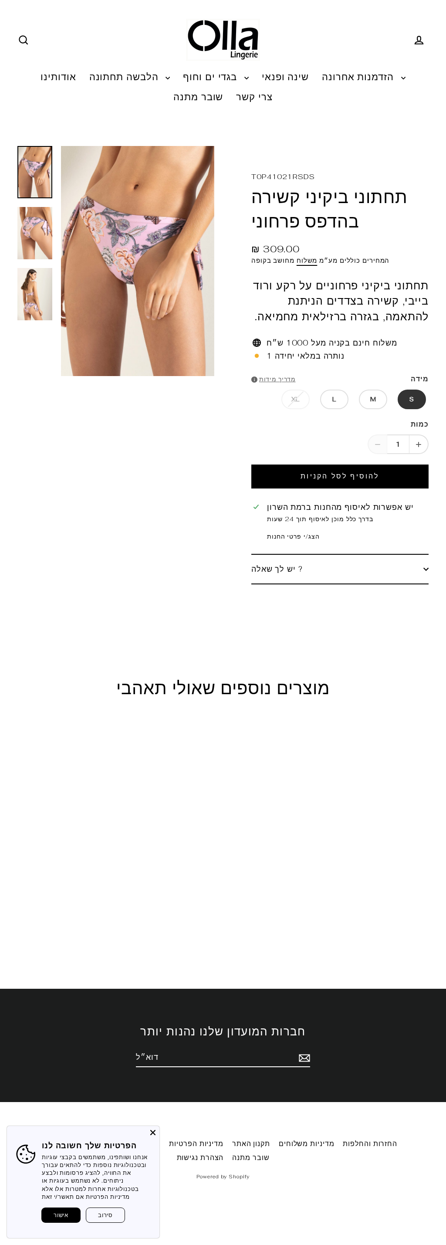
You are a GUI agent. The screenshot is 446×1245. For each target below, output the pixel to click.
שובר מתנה (198, 97)
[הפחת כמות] (377, 444)
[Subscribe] (303, 1057)
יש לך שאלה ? (277, 569)
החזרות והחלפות (370, 1143)
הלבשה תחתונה (125, 77)
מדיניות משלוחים (306, 1143)
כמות (420, 424)
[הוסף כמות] (419, 444)
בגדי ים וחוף (211, 77)
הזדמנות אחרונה (359, 77)
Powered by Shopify (222, 1177)
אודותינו (58, 77)
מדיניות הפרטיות (196, 1143)
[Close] (153, 1132)
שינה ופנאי (285, 77)
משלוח (307, 260)
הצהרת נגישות (200, 1157)
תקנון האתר (251, 1143)
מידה (420, 378)
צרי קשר (254, 97)
